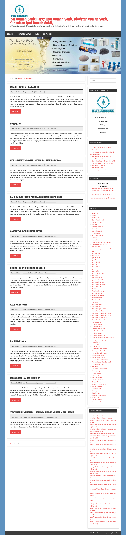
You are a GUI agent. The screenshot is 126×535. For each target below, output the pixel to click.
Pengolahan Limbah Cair (100, 360)
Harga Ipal (95, 240)
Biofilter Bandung (97, 226)
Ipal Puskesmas (97, 277)
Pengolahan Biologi (98, 355)
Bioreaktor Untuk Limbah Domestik (27, 268)
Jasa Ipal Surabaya (98, 295)
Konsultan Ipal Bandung (99, 309)
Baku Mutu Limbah (98, 220)
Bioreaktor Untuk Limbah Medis (26, 231)
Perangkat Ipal (96, 371)
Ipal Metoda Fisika (98, 273)
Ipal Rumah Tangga (98, 282)
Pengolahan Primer (98, 364)
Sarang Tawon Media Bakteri (24, 87)
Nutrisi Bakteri (96, 344)
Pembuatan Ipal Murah (99, 348)
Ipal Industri (96, 262)
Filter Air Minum (97, 235)
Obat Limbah (96, 346)
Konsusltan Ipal (97, 322)
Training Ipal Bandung (99, 395)
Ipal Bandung (96, 253)
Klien (37, 34)
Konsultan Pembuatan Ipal (100, 320)
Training (94, 391)
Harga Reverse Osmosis (99, 244)
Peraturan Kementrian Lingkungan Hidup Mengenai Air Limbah (42, 412)
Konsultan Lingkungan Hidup (101, 313)
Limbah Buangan (97, 326)
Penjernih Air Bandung (99, 368)
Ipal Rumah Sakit (97, 280)
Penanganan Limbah (98, 351)
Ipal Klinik (95, 264)
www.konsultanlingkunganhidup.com (103, 198)
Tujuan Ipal (95, 397)
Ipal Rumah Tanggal (98, 284)
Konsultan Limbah (98, 311)
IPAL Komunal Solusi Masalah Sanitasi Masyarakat (36, 197)
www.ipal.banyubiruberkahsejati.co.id (102, 433)
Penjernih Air (96, 366)
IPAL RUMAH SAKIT (18, 304)
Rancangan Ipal (97, 377)
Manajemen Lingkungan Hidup (102, 340)
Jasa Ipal (94, 289)
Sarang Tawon (96, 382)
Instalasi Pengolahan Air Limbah (102, 249)
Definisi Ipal (96, 233)
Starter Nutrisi (96, 388)
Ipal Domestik (96, 257)
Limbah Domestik (97, 331)
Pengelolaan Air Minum (99, 353)
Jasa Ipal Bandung (98, 291)
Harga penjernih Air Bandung (101, 242)
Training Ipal (96, 393)
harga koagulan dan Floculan (25, 378)
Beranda (10, 34)
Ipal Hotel (95, 260)
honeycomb (96, 246)
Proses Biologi (96, 373)
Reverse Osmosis (97, 380)
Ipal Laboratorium (97, 269)
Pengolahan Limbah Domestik (101, 362)
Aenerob (95, 213)
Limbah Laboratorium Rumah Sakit (103, 337)
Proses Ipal (95, 375)
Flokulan (94, 238)
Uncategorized (97, 399)
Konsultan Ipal (96, 306)
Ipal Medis (95, 271)
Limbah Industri (97, 333)
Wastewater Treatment (99, 402)
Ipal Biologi (95, 255)
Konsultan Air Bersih (98, 304)
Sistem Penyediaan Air (99, 384)
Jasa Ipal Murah (97, 293)
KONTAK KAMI (47, 34)
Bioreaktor (15, 123)
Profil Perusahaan (24, 34)
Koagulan (95, 302)
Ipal (93, 251)
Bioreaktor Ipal (97, 231)
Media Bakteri (96, 342)
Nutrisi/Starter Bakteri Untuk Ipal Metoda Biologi (35, 160)
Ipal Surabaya (96, 286)
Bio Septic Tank (97, 222)
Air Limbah (95, 218)
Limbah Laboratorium (99, 335)
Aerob (94, 215)
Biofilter (94, 224)
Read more (15, 111)
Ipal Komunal (96, 266)
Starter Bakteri (97, 386)
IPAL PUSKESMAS (18, 341)
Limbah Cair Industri (98, 328)
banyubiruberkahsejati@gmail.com (33, 92)
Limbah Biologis (97, 324)
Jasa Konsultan (97, 297)
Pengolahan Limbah (98, 357)
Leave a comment (51, 92)
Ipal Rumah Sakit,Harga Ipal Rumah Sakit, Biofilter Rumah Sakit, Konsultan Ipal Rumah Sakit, (59, 20)
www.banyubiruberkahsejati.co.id (103, 194)
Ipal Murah (95, 275)
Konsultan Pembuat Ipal (99, 317)
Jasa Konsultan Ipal (98, 300)
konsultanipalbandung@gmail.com (103, 190)
